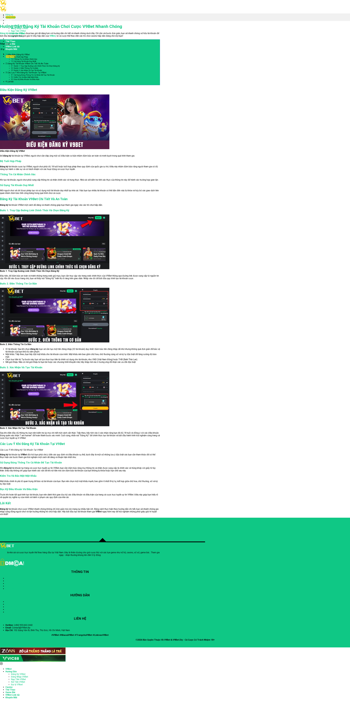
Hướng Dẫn (11, 23)
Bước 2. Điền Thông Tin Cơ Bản (26, 68)
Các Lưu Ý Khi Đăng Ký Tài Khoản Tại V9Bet (27, 72)
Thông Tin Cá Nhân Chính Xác (25, 59)
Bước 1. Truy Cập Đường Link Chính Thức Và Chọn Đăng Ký (37, 66)
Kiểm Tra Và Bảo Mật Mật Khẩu (26, 77)
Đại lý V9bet (17, 684)
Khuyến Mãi (11, 49)
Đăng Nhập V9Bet (19, 676)
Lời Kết (11, 82)
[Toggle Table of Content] (2, 50)
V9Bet (8, 20)
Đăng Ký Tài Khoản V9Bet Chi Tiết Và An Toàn (28, 63)
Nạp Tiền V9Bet (18, 31)
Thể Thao (10, 41)
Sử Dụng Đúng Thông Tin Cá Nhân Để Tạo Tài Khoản (34, 75)
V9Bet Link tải (12, 46)
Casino (9, 38)
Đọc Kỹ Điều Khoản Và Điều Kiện (26, 79)
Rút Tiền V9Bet (18, 682)
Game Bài (10, 692)
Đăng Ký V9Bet (18, 674)
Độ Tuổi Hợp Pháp (21, 57)
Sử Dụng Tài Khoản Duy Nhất (25, 61)
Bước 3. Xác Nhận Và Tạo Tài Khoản (28, 70)
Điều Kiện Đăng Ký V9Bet (19, 54)
